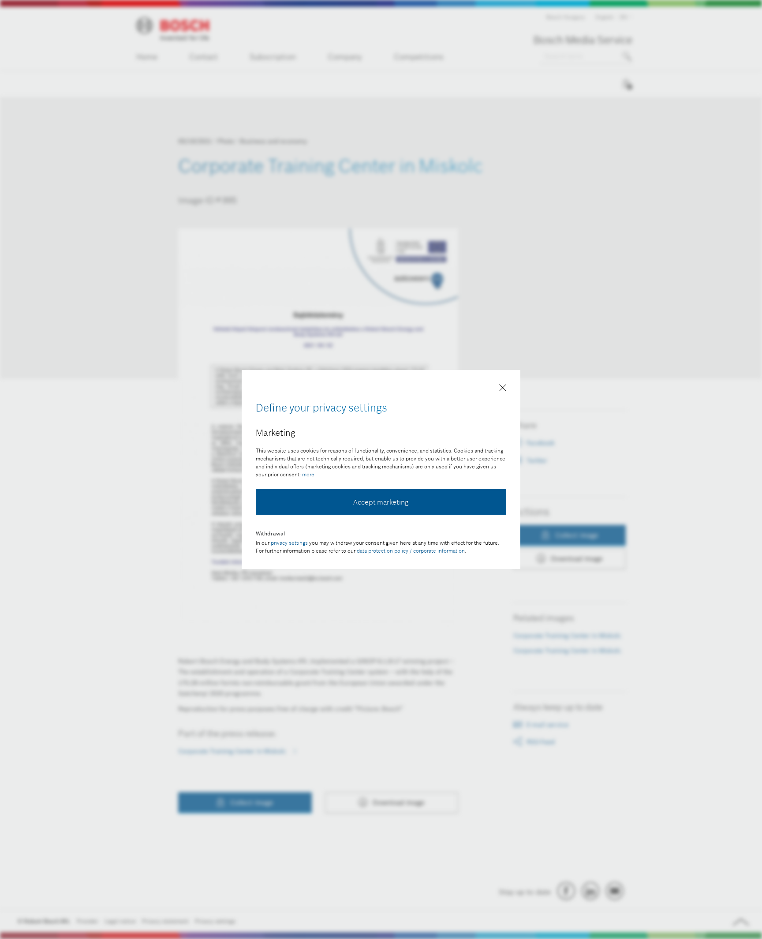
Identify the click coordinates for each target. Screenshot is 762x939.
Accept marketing (381, 502)
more (308, 474)
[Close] (502, 389)
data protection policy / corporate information (411, 550)
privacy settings (289, 542)
